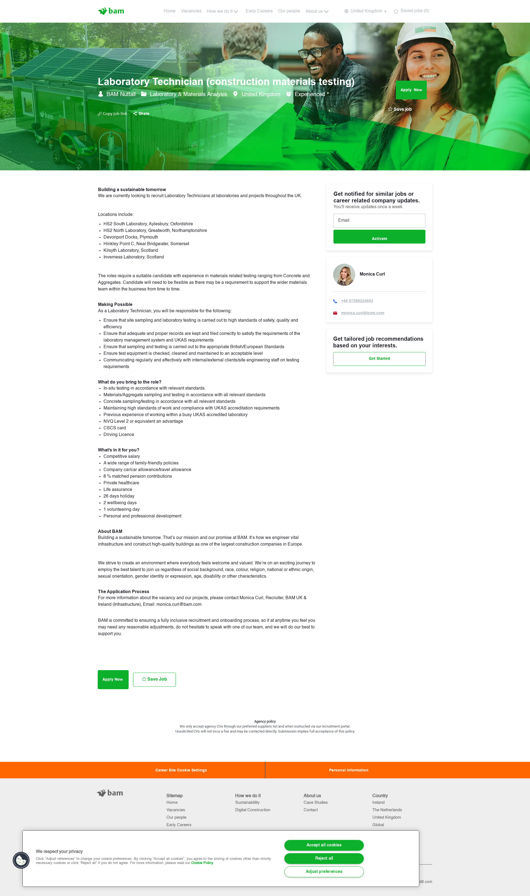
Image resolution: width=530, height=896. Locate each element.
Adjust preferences (324, 872)
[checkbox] (400, 109)
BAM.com (423, 882)
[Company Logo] (111, 11)
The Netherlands (387, 810)
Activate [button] (379, 239)
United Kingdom (386, 817)
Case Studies (316, 802)
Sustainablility (247, 802)
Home (170, 11)
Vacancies (191, 11)
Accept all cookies (324, 845)
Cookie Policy (202, 863)
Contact (311, 810)
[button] (365, 11)
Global (378, 825)
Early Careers (259, 11)
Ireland (378, 802)
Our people (289, 11)
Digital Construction (252, 810)
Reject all (324, 858)
